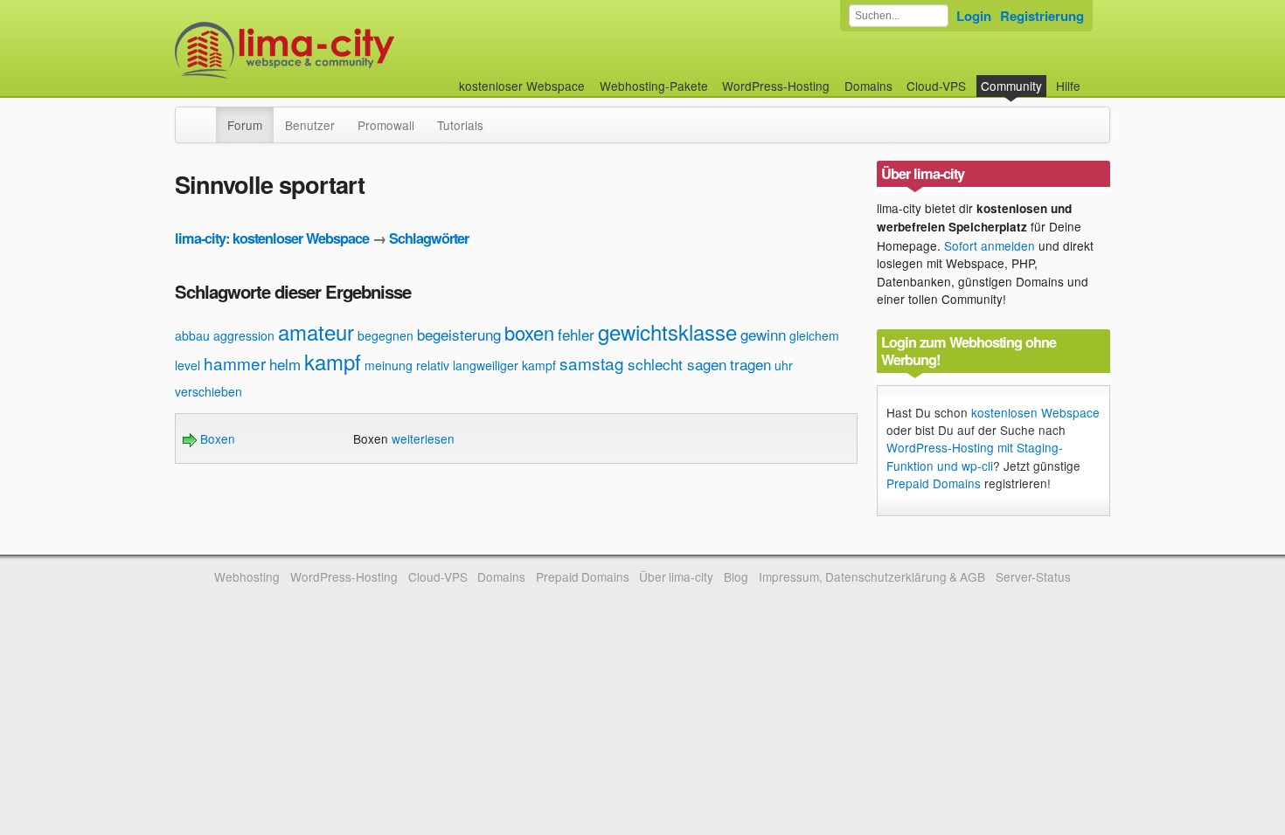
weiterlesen (423, 438)
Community (1011, 85)
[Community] (204, 116)
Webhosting (247, 576)
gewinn (763, 334)
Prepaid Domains (933, 483)
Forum (244, 125)
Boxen (216, 438)
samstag (591, 363)
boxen (529, 332)
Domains (868, 85)
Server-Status (1033, 576)
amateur (316, 331)
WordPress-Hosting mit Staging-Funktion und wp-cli (974, 455)
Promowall (386, 125)
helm (285, 364)
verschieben (208, 391)
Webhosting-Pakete (654, 85)
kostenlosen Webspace (1035, 412)
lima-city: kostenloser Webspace (272, 238)
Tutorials (460, 125)
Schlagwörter (429, 238)
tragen (750, 364)
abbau (192, 335)
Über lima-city (676, 576)
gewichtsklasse (667, 331)
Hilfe (1068, 85)
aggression (243, 335)
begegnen (385, 335)
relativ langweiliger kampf (486, 365)
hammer (235, 363)
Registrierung (1042, 15)
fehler (576, 334)
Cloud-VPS (936, 85)
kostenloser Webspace (522, 85)
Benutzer (310, 125)
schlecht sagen (677, 364)
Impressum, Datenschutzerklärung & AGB (872, 576)
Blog (736, 576)
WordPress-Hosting (776, 85)
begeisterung (459, 334)
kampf (332, 361)
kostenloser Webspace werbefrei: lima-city (349, 50)
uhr (783, 365)
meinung (389, 365)
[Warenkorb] (1094, 77)
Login (973, 15)
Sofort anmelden (989, 245)
